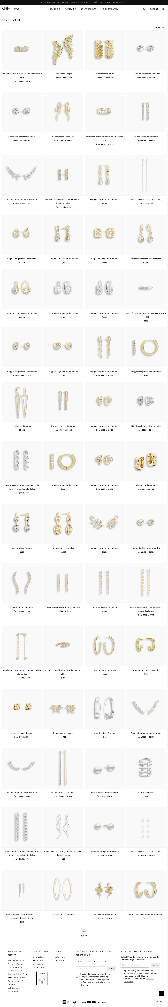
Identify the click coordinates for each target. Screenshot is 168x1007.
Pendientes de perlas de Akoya (105, 792)
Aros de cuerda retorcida (104, 670)
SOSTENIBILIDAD (89, 9)
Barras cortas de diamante (146, 136)
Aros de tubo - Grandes (21, 548)
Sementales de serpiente (63, 136)
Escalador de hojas (63, 73)
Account (153, 9)
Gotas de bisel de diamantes (105, 607)
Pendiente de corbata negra (63, 792)
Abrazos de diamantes (146, 485)
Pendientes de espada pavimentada (63, 607)
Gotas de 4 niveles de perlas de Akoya (146, 199)
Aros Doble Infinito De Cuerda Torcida (146, 914)
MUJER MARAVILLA (110, 9)
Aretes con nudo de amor (22, 733)
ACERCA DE (70, 9)
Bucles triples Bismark (105, 73)
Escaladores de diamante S (22, 607)
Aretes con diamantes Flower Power (105, 973)
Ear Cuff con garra (146, 792)
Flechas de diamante (21, 426)
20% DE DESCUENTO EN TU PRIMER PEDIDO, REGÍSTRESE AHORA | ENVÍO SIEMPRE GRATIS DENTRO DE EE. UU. (84, 2)
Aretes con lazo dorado (63, 973)
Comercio (54, 9)
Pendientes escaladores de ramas (22, 199)
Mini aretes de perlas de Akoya (105, 851)
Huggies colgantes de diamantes (104, 199)
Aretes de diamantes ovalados (146, 73)
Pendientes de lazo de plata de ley (22, 973)
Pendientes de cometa (63, 733)
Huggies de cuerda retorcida (146, 670)
